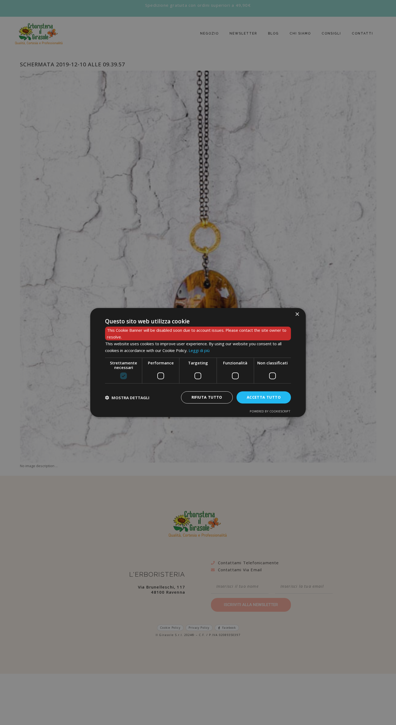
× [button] (297, 314)
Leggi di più (199, 350)
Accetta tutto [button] (264, 397)
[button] (127, 398)
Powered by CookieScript (270, 411)
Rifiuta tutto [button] (207, 397)
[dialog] (198, 362)
